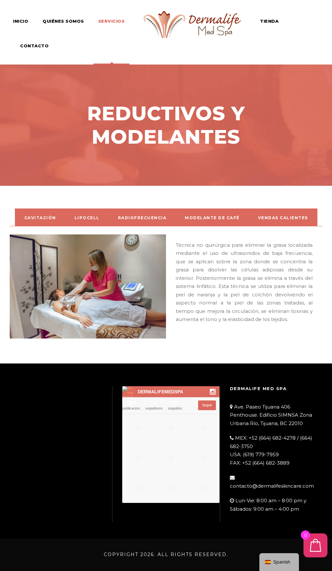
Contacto (34, 45)
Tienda (269, 21)
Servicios (111, 21)
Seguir (207, 405)
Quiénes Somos (63, 21)
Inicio (20, 21)
